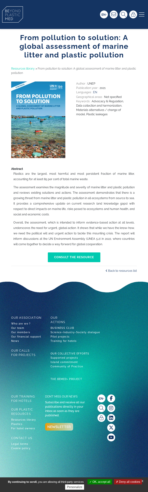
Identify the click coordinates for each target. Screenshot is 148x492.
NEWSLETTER (59, 426)
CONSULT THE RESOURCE (74, 257)
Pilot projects (60, 336)
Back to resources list (122, 270)
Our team (17, 327)
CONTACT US (21, 438)
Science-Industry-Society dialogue (75, 332)
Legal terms (19, 443)
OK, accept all (101, 481)
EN (103, 14)
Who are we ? (21, 323)
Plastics (16, 424)
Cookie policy (21, 448)
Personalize (74, 487)
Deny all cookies (129, 481)
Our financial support (26, 336)
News (15, 341)
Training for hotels (64, 341)
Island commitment (64, 362)
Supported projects (64, 357)
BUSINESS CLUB (62, 327)
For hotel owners (23, 428)
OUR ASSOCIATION (26, 317)
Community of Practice (67, 366)
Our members (20, 332)
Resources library (23, 68)
